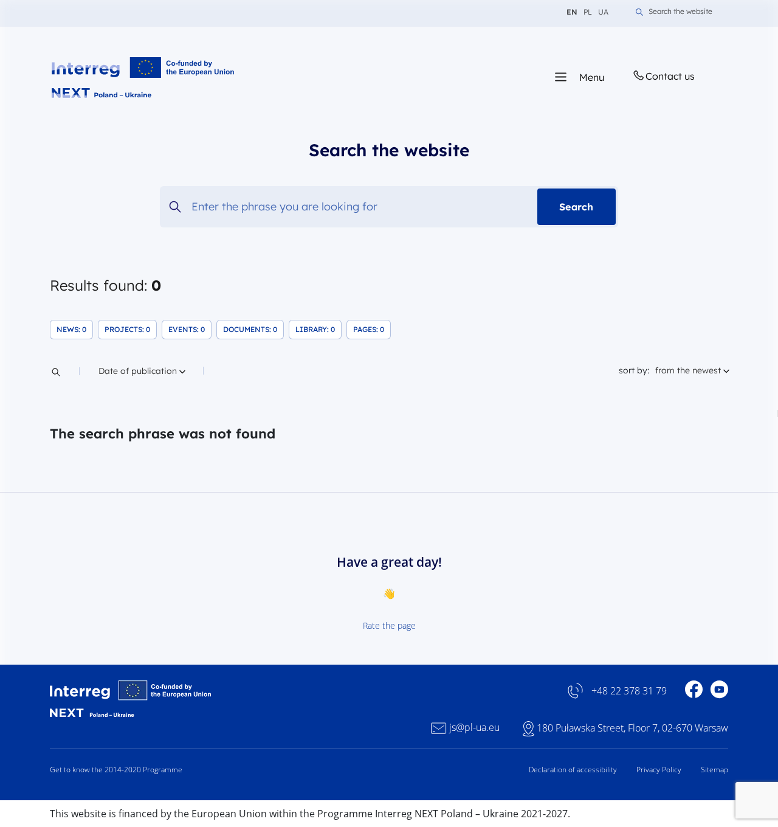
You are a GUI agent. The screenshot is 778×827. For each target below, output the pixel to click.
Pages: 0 (372, 331)
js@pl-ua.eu (474, 727)
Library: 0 (318, 331)
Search (576, 207)
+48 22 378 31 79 (629, 691)
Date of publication (138, 370)
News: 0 (75, 331)
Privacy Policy (658, 769)
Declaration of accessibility (573, 769)
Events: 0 (190, 331)
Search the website (680, 12)
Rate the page (389, 625)
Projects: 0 (131, 331)
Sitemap (714, 769)
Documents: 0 (253, 331)
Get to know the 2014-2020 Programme (116, 769)
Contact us (670, 76)
